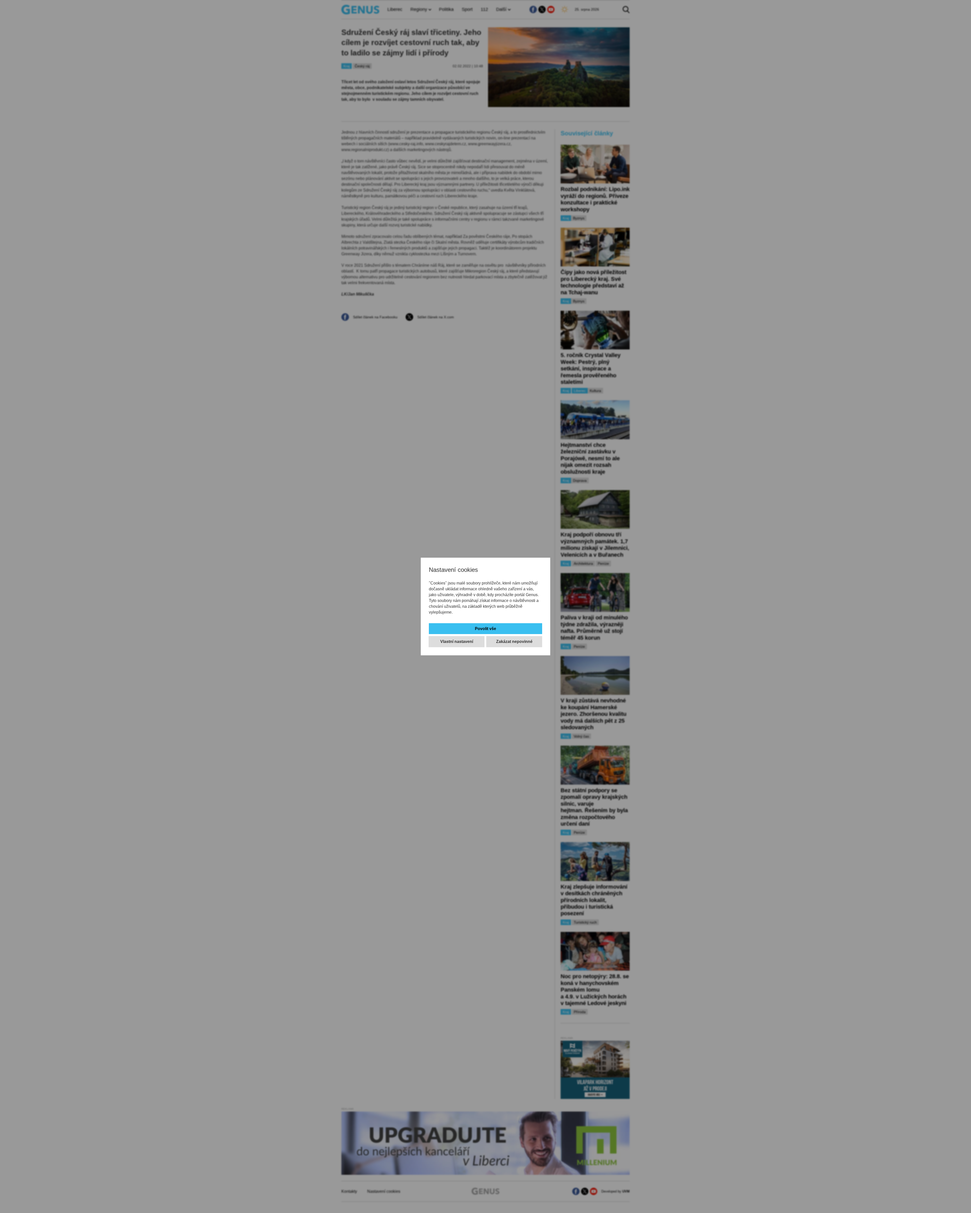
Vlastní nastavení (456, 641)
